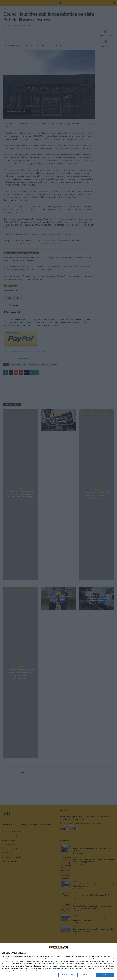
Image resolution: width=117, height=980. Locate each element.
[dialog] (58, 961)
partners (14, 956)
